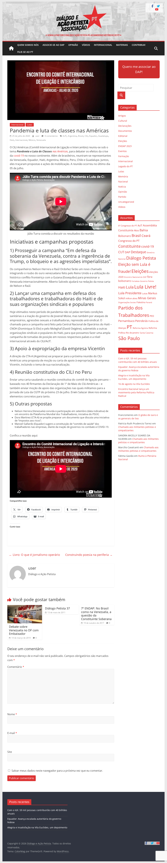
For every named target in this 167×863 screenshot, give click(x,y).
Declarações (124, 125)
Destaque (138, 252)
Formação (123, 156)
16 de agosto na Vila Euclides (134, 383)
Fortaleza (135, 281)
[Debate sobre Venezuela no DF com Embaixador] (24, 607)
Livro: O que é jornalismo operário (34, 555)
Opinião (73, 44)
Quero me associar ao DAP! (139, 69)
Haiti (12, 140)
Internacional (103, 44)
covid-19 (19, 155)
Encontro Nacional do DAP (135, 277)
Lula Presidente (129, 293)
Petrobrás (141, 321)
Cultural (122, 120)
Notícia (122, 186)
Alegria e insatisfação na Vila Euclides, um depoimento (37, 827)
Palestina (141, 302)
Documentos (125, 130)
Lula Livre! (145, 286)
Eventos (122, 151)
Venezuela (41, 140)
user (37, 136)
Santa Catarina (146, 332)
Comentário (15, 667)
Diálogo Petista (141, 258)
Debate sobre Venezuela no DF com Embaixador (24, 630)
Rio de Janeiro (132, 332)
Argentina (72, 136)
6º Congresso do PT (127, 225)
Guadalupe (103, 136)
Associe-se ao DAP (53, 44)
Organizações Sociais (127, 302)
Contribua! (138, 44)
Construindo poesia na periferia (89, 555)
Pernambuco (126, 321)
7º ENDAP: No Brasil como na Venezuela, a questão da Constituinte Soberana (96, 613)
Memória (123, 176)
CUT (121, 252)
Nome (12, 714)
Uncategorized (126, 201)
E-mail (12, 733)
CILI (86, 136)
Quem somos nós (28, 44)
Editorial (122, 135)
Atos (136, 230)
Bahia (144, 230)
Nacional (123, 181)
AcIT (65, 136)
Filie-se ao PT (25, 51)
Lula (130, 287)
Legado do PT (125, 166)
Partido (122, 196)
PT (129, 327)
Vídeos (86, 44)
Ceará (146, 235)
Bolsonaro (124, 236)
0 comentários (51, 136)
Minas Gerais (147, 298)
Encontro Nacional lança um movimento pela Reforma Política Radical (136, 392)
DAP (127, 252)
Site (9, 752)
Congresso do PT (128, 241)
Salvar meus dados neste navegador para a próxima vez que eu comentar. (57, 770)
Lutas (29, 124)
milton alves (131, 298)
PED (152, 315)
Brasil (80, 136)
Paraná (149, 302)
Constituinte (129, 246)
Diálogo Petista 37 (57, 608)
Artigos (122, 115)
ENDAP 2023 (125, 146)
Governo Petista (147, 281)
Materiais (122, 44)
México (32, 140)
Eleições (122, 141)
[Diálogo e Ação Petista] (83, 3)
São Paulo (129, 338)
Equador (93, 136)
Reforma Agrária (140, 328)
